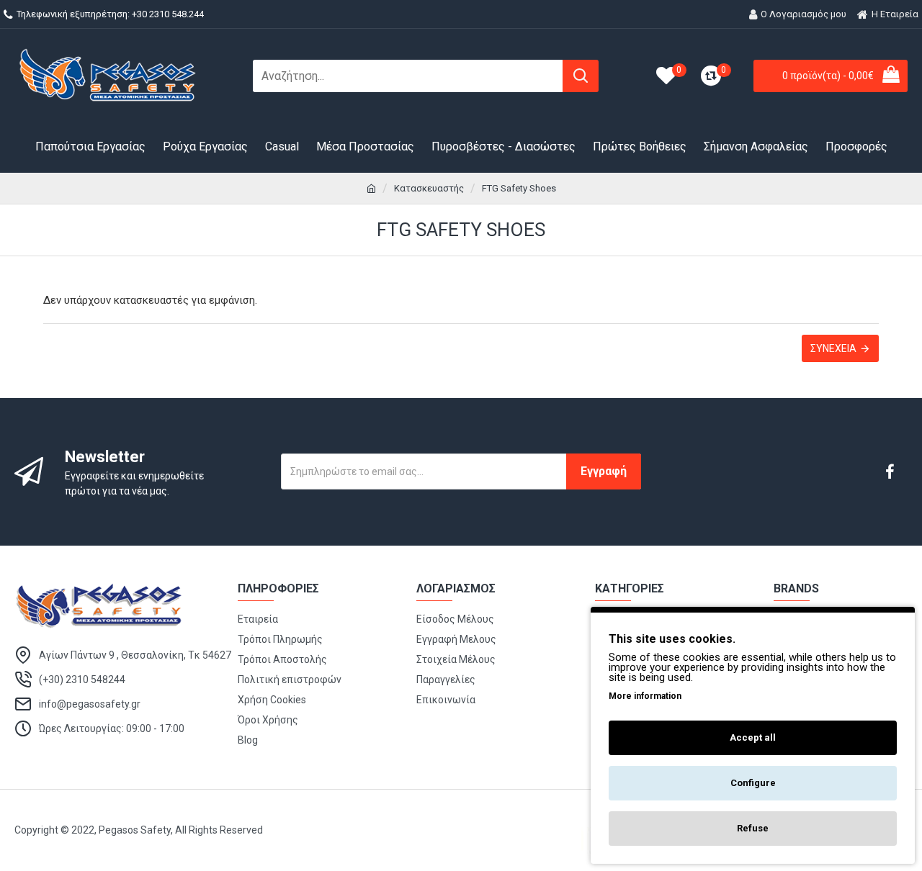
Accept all (753, 737)
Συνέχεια (833, 348)
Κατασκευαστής (429, 188)
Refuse (753, 828)
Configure (753, 782)
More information (645, 696)
